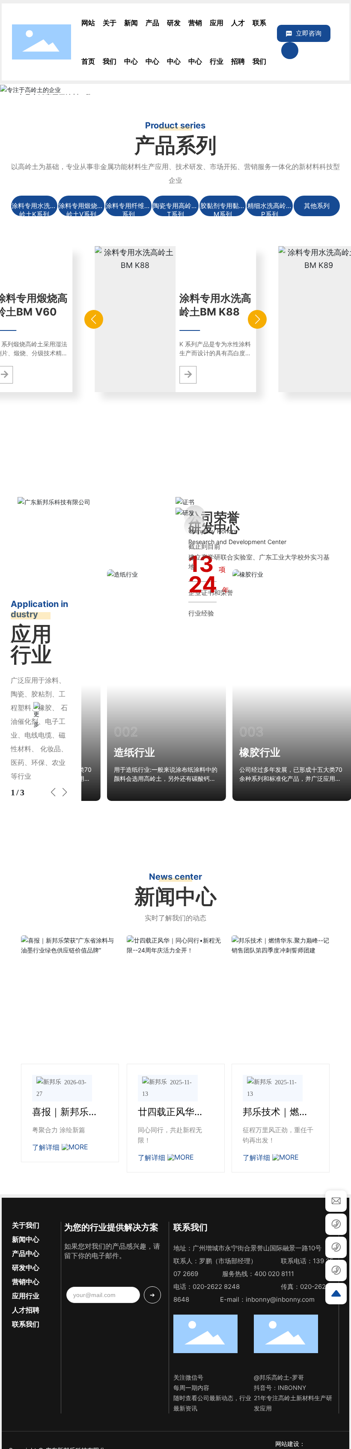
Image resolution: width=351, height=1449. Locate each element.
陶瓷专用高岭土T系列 (175, 210)
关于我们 (25, 1225)
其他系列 (317, 206)
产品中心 (25, 1253)
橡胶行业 (259, 752)
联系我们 (25, 1324)
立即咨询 (308, 33)
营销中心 (25, 1281)
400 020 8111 (274, 1274)
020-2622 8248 (216, 1286)
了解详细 (47, 1147)
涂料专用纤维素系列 (128, 210)
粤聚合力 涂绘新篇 (58, 1130)
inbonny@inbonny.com (280, 1299)
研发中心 (25, 1267)
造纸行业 (134, 752)
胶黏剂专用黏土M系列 (222, 210)
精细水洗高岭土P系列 (269, 210)
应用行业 (25, 1295)
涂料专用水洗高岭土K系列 (34, 210)
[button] (329, 89)
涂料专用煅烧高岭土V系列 (81, 210)
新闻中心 (25, 1239)
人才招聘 (25, 1310)
